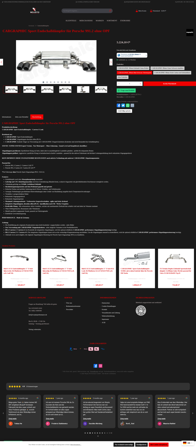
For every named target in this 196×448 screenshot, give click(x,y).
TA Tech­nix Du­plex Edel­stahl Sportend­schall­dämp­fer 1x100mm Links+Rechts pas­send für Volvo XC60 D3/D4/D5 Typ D (175, 271)
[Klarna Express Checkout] (85, 349)
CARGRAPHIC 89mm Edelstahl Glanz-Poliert (133, 68)
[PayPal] (70, 349)
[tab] (36, 117)
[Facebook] (95, 366)
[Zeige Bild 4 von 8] (54, 82)
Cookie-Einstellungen (109, 306)
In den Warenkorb (169, 84)
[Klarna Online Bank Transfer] (90, 349)
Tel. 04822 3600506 (35, 311)
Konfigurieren (141, 444)
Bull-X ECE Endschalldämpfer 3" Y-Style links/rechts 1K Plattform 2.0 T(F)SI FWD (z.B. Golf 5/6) (18, 271)
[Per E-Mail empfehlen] (132, 105)
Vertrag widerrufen (35, 329)
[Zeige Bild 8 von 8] (69, 82)
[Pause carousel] (98, 436)
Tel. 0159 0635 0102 (35, 308)
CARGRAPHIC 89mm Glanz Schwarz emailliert (167, 68)
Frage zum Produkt (127, 90)
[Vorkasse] (80, 349)
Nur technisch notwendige (124, 444)
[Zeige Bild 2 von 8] (47, 82)
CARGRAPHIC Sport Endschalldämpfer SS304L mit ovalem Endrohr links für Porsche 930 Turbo (137, 271)
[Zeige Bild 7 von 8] (65, 82)
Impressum (105, 319)
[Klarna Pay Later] (114, 349)
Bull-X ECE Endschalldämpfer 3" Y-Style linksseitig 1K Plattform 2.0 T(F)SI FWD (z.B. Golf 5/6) (58, 271)
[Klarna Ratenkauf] (96, 349)
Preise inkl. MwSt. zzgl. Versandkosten (126, 50)
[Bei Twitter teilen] (123, 105)
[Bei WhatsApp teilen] (127, 105)
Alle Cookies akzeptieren (158, 444)
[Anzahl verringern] (119, 83)
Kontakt (104, 309)
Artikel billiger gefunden (124, 111)
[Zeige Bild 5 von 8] (58, 82)
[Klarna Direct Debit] (125, 349)
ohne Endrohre (122, 77)
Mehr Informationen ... (75, 444)
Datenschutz (106, 303)
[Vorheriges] (1, 62)
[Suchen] (110, 11)
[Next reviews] (193, 413)
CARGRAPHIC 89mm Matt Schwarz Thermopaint (134, 73)
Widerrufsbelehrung (108, 316)
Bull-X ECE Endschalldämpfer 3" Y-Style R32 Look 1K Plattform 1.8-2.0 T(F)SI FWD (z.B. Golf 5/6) (98, 271)
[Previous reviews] (3, 413)
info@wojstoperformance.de (38, 315)
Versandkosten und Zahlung (111, 313)
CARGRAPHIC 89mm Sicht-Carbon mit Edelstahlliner (172, 73)
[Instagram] (100, 366)
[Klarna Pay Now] (108, 349)
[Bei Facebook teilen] (118, 105)
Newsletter (69, 309)
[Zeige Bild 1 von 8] (43, 82)
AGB (103, 322)
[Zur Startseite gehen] (35, 11)
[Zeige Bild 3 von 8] (51, 82)
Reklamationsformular (73, 306)
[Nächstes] (110, 62)
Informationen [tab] (6, 117)
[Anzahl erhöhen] (140, 83)
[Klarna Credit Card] (119, 349)
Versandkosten (94, 371)
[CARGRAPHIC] (189, 32)
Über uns (69, 303)
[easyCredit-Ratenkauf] (102, 349)
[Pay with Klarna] (75, 349)
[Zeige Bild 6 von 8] (62, 82)
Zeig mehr (13, 419)
